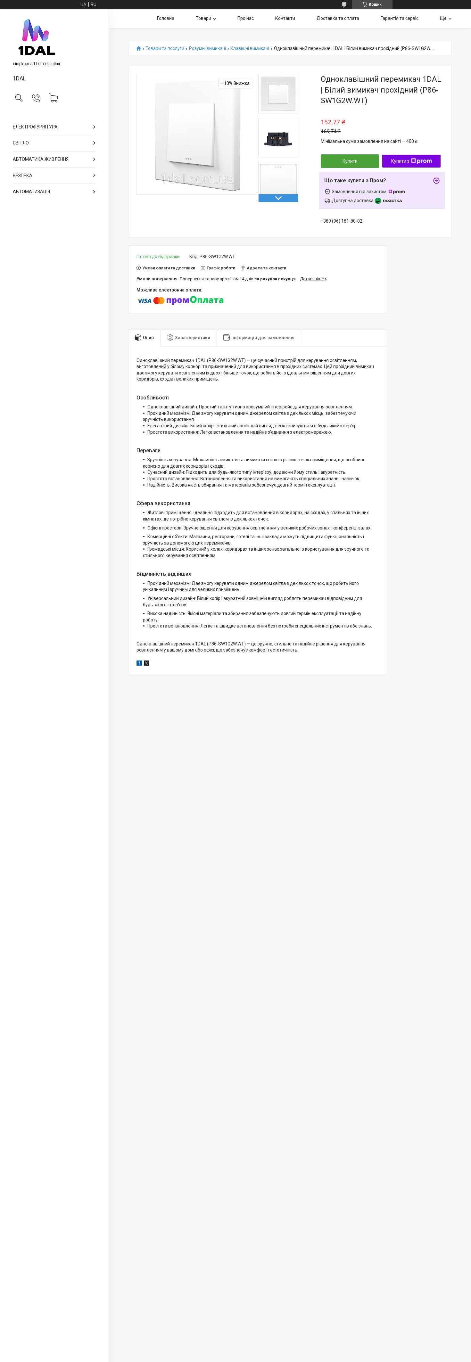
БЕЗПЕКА (22, 175)
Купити (350, 161)
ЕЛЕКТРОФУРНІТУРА (35, 126)
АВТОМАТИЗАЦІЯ (31, 191)
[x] (146, 664)
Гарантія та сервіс (399, 18)
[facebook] (139, 664)
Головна (165, 18)
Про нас (245, 18)
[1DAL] (54, 42)
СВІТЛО (21, 142)
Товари (203, 18)
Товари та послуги (164, 48)
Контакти (285, 18)
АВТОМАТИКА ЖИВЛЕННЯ (41, 159)
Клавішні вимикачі (249, 48)
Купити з (400, 161)
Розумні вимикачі (207, 48)
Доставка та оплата (338, 18)
